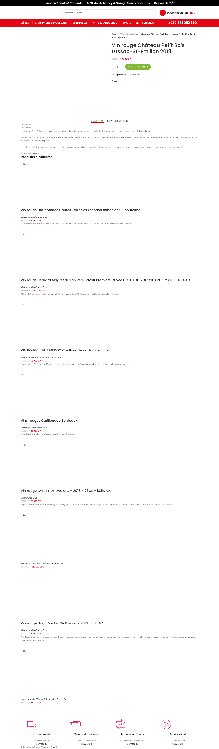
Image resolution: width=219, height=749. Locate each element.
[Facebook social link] (120, 81)
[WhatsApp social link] (130, 81)
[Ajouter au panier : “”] (24, 572)
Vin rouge (25, 217)
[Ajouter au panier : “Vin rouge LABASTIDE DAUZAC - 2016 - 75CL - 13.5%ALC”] (24, 510)
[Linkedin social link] (127, 81)
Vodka (32, 699)
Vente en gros (37, 357)
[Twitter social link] (124, 81)
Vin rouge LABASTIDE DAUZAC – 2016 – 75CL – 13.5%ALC (66, 490)
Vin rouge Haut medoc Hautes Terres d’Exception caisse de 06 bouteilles (80, 210)
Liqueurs (25, 699)
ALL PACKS (26, 563)
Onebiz (54, 747)
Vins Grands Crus (129, 34)
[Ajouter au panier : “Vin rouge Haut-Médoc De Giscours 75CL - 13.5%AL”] (24, 645)
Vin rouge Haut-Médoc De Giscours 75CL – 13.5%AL (63, 623)
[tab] (97, 121)
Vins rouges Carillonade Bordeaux (49, 420)
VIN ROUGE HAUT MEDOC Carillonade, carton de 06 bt (65, 350)
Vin (34, 563)
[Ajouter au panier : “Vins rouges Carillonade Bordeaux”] (24, 439)
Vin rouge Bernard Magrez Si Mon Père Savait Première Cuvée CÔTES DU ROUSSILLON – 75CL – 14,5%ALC (106, 280)
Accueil (115, 34)
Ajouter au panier (138, 67)
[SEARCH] (153, 12)
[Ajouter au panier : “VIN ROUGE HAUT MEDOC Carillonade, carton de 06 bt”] (24, 369)
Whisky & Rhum (43, 699)
